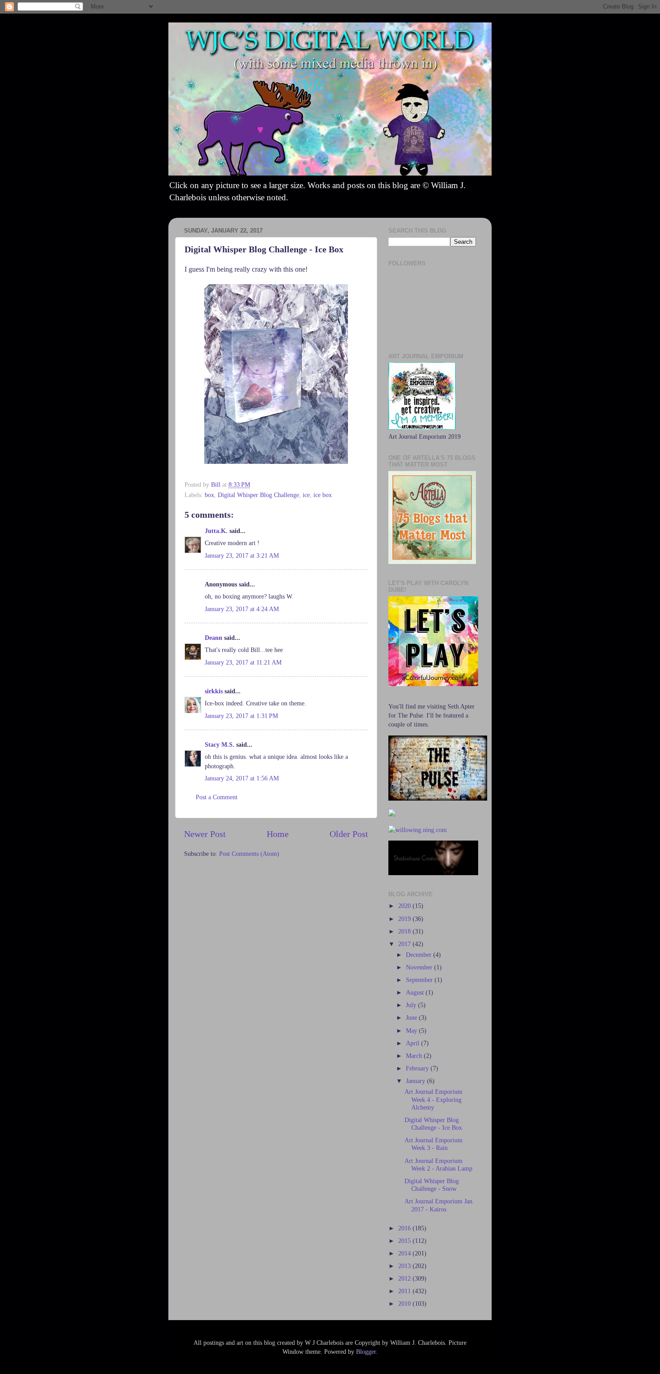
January (416, 1080)
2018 (405, 931)
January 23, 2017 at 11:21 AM (243, 662)
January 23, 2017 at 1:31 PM (241, 715)
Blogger (366, 1351)
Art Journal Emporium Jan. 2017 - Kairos (439, 1205)
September (420, 979)
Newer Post (205, 834)
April (413, 1043)
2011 (405, 1291)
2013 (405, 1265)
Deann (213, 637)
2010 (405, 1303)
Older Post (349, 834)
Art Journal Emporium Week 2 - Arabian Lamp (438, 1164)
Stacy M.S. (219, 744)
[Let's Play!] (433, 683)
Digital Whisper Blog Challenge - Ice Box (433, 1123)
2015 (405, 1240)
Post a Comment (217, 797)
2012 (405, 1278)
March (415, 1055)
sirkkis (214, 691)
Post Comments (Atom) (249, 853)
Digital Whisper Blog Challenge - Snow (432, 1184)
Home (278, 834)
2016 (405, 1228)
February (418, 1068)
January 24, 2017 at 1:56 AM (242, 778)
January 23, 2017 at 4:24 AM (242, 608)
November (420, 967)
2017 (405, 943)
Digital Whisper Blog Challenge (258, 494)
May (412, 1030)
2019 (405, 918)
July (412, 1004)
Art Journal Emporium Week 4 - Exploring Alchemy (433, 1099)
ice (306, 494)
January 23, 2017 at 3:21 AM (242, 555)
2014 (405, 1253)
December (419, 954)
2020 (405, 905)
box (209, 494)
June (412, 1017)
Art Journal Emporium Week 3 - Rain (433, 1143)
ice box (322, 494)
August (416, 992)
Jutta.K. (216, 530)
